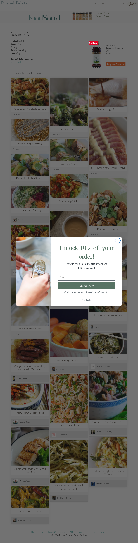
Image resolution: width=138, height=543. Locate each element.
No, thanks (86, 300)
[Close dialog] (118, 240)
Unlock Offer (87, 285)
